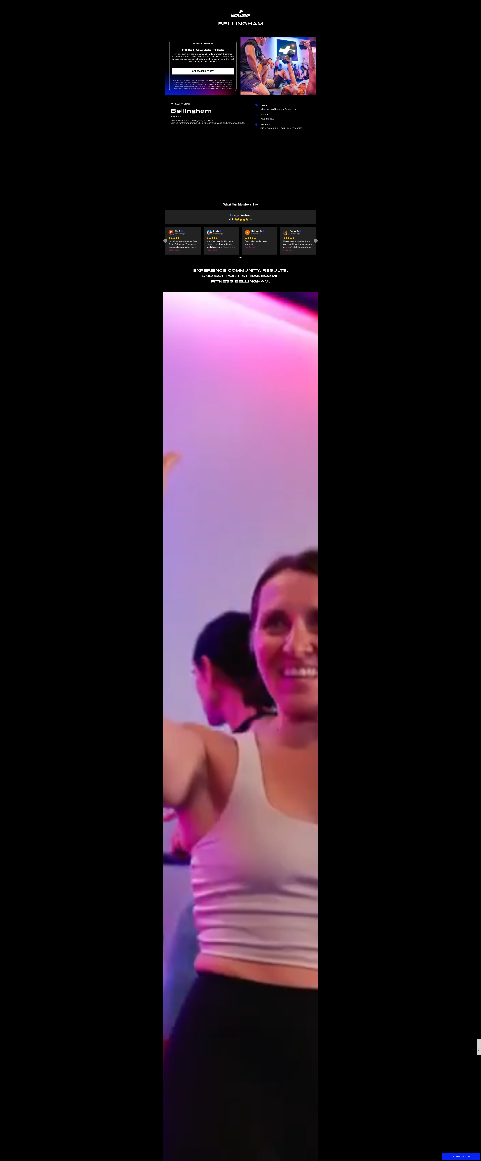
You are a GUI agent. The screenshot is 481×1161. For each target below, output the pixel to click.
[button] (165, 241)
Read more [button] (173, 247)
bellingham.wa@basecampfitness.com (278, 109)
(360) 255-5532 (267, 118)
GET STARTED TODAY (203, 71)
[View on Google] (170, 232)
